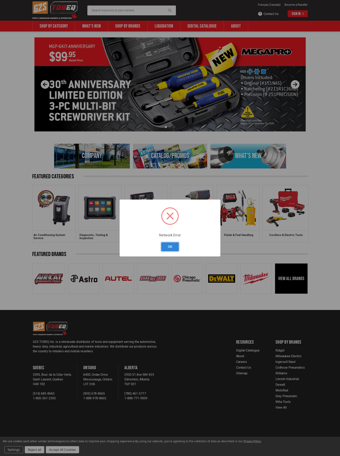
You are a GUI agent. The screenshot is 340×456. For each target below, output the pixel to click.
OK (170, 247)
